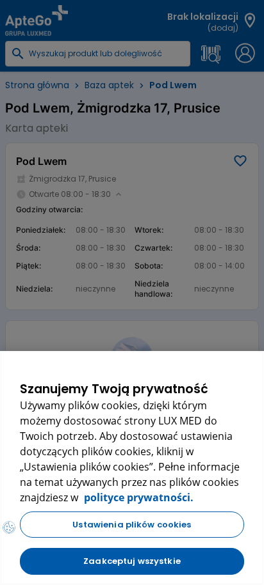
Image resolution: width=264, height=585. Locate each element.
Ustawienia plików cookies (131, 525)
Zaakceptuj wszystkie (132, 561)
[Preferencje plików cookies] (9, 527)
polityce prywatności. (137, 497)
